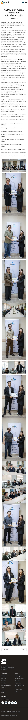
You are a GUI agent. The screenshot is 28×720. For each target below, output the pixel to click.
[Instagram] (12, 702)
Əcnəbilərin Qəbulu (19, 678)
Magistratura (18, 683)
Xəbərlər (3, 687)
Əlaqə (2, 692)
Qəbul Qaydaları (18, 676)
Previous (6, 649)
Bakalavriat (17, 680)
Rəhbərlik (3, 678)
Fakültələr (3, 680)
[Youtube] (6, 702)
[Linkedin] (9, 702)
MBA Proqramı (18, 689)
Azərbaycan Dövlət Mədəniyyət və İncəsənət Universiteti (7, 667)
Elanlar (3, 690)
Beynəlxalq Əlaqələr (6, 685)
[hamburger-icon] (26, 2)
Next (23, 649)
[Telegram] (15, 702)
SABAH (16, 691)
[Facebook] (2, 702)
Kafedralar (3, 683)
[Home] (5, 2)
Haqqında (3, 676)
